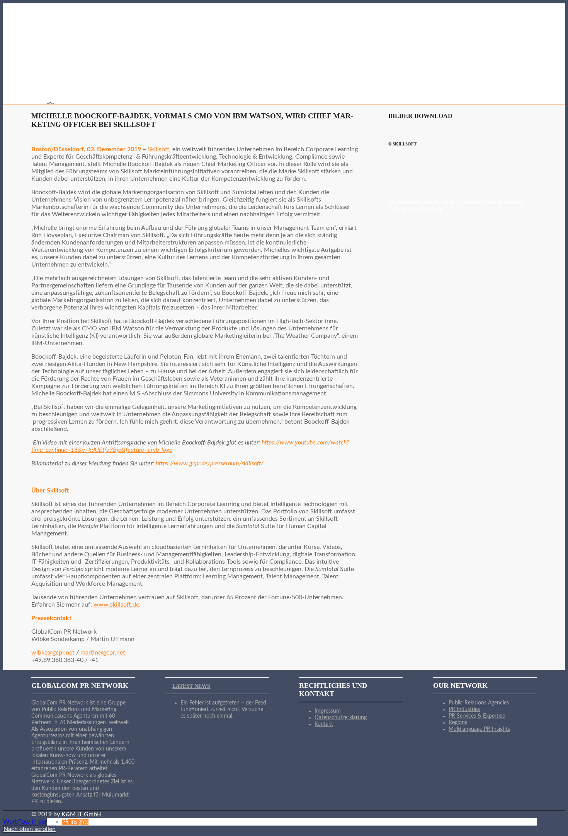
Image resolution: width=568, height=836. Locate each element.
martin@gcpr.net (102, 653)
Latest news (191, 686)
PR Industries (464, 709)
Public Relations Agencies (479, 703)
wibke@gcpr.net (53, 653)
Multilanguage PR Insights (479, 729)
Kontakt (324, 724)
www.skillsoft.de (116, 605)
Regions (458, 722)
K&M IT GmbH (81, 814)
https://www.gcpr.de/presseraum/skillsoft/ (210, 463)
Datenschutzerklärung (341, 717)
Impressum (328, 711)
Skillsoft (158, 149)
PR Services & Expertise (477, 716)
